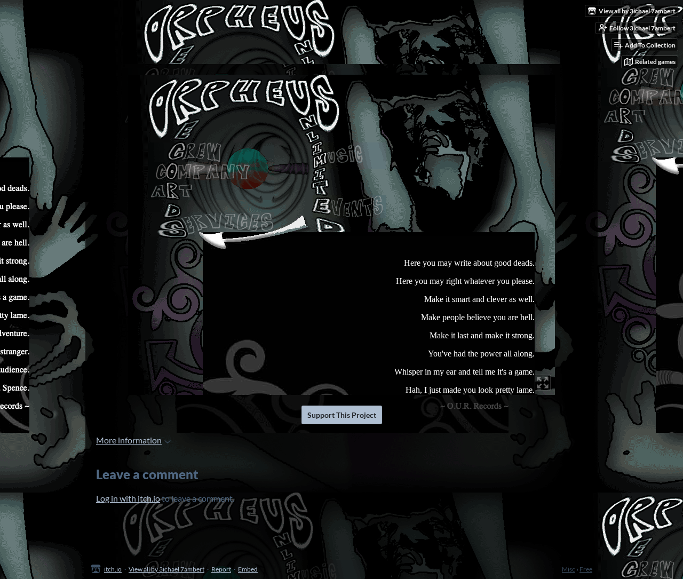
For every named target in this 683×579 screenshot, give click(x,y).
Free (585, 569)
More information (129, 440)
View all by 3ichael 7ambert (166, 569)
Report (221, 569)
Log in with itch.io (128, 498)
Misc (568, 569)
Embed (248, 569)
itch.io (113, 569)
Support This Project (341, 414)
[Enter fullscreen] (543, 383)
